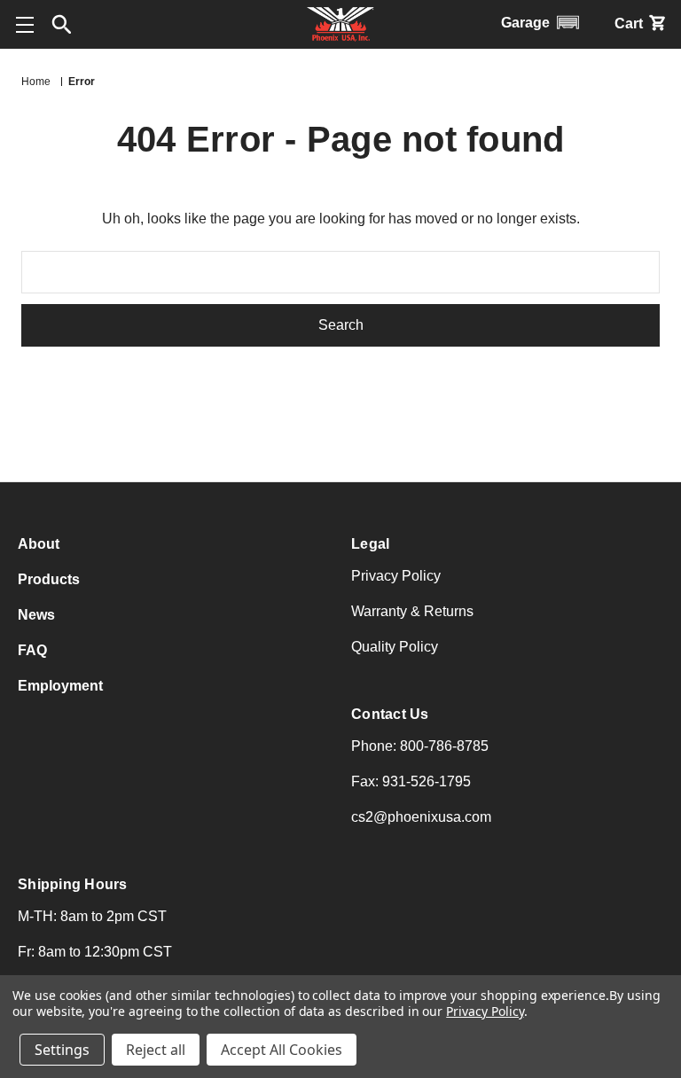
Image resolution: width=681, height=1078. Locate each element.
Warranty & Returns (412, 611)
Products (49, 579)
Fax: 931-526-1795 (411, 781)
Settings (62, 1049)
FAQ (32, 650)
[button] (62, 25)
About (38, 543)
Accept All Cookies (281, 1049)
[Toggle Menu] (24, 24)
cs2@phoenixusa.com (421, 816)
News (36, 614)
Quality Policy (394, 646)
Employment (60, 685)
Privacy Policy (396, 575)
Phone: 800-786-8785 (420, 746)
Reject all (155, 1049)
